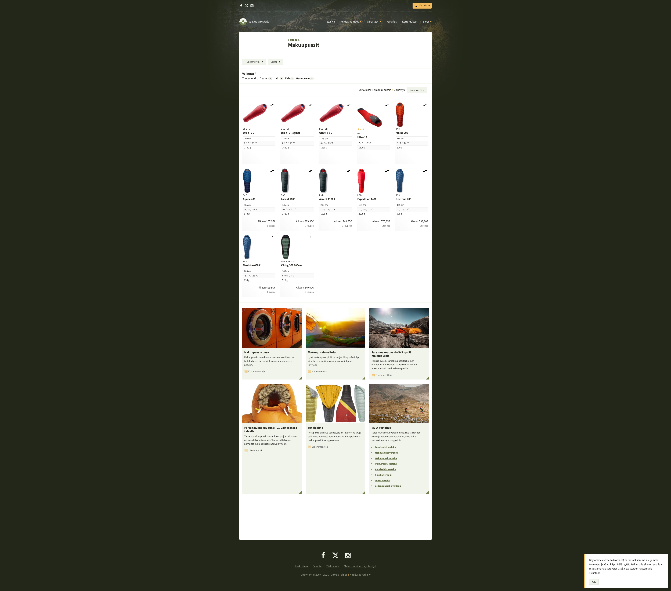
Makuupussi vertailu (386, 458)
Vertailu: (424, 5)
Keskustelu (301, 566)
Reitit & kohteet (350, 22)
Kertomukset (409, 22)
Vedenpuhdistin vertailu (388, 486)
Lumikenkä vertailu (385, 447)
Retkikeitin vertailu (385, 469)
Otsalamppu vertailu (386, 464)
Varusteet (372, 22)
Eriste (274, 62)
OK (594, 582)
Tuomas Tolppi (338, 575)
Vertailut (391, 22)
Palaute (317, 566)
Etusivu (330, 22)
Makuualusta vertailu (386, 453)
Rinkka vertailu (383, 475)
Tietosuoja (332, 566)
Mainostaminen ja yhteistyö (360, 566)
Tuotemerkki (252, 62)
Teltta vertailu (382, 480)
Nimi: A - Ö (416, 90)
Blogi (426, 22)
